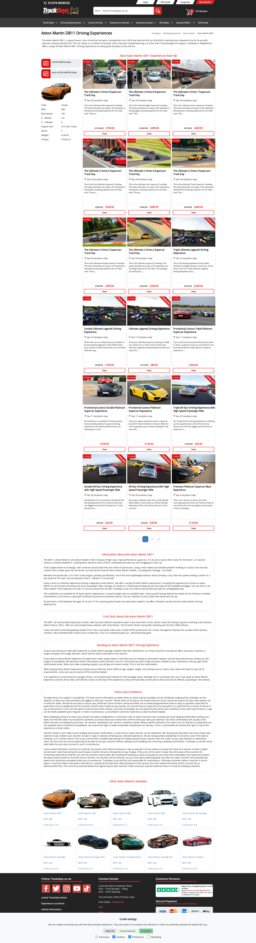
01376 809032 (59, 3)
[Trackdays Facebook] (46, 892)
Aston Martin (189, 33)
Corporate (185, 2)
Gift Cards (165, 2)
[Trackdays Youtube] (76, 892)
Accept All (146, 931)
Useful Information (51, 909)
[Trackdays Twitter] (56, 892)
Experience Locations (52, 903)
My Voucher (205, 2)
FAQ (101, 907)
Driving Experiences (171, 33)
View (104, 133)
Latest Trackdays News (54, 897)
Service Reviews (199, 890)
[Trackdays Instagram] (66, 892)
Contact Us (118, 902)
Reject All (109, 931)
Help (101, 912)
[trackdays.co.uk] (61, 14)
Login (145, 2)
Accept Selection (128, 931)
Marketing (156, 937)
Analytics (120, 937)
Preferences (138, 937)
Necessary (104, 937)
